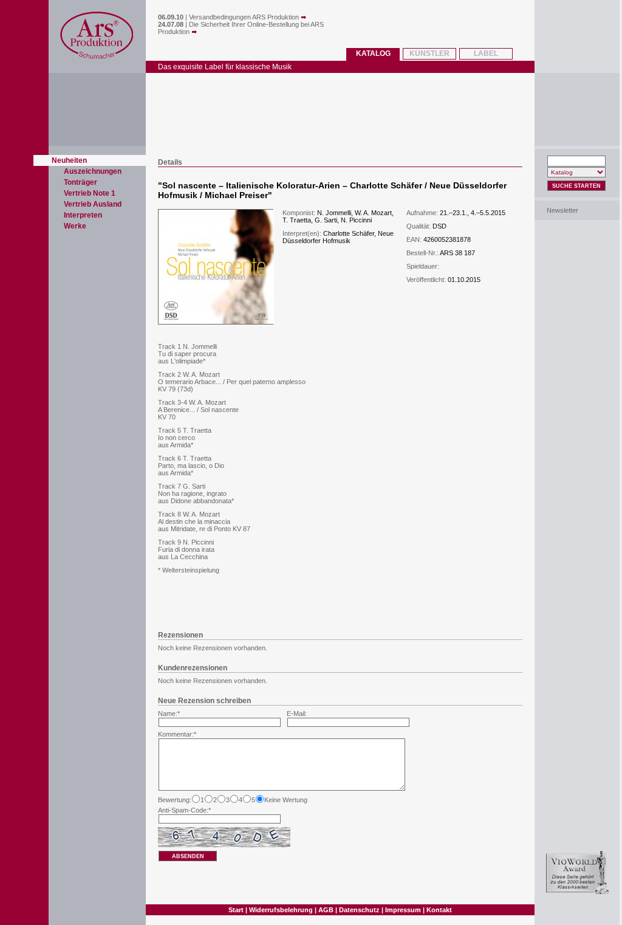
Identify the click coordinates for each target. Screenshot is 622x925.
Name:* (169, 713)
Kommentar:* (177, 734)
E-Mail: (297, 713)
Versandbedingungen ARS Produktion (245, 17)
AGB (325, 909)
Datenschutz (359, 909)
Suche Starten (576, 186)
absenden (188, 856)
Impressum (403, 909)
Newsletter (562, 210)
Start (236, 909)
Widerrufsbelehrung (281, 909)
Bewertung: (174, 799)
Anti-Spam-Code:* (184, 810)
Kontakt (439, 909)
